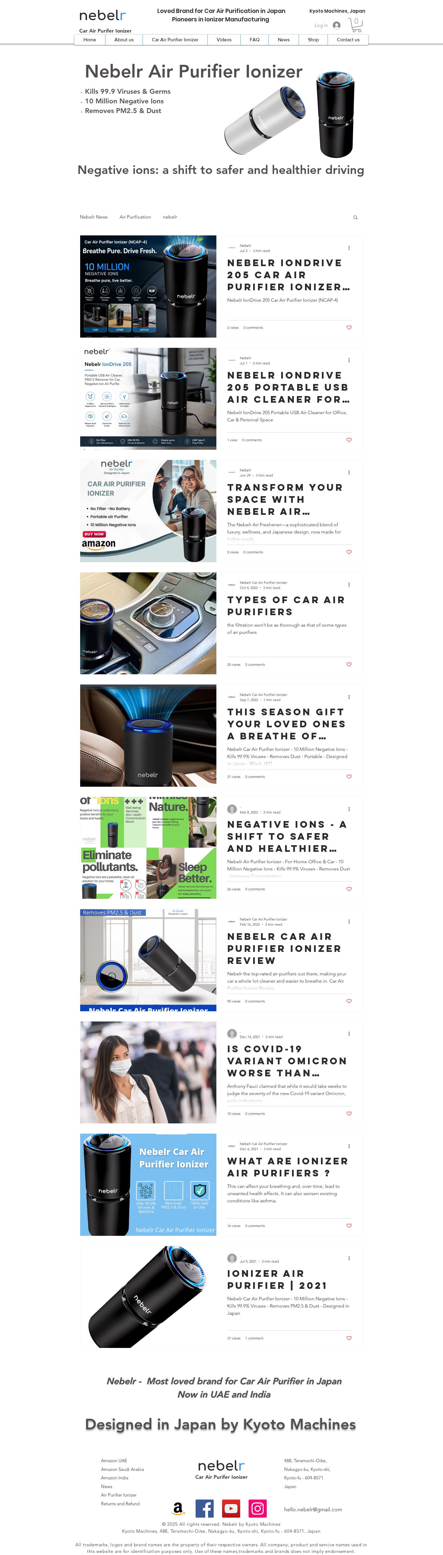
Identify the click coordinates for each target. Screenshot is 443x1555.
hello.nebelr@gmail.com (313, 1509)
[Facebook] (205, 1509)
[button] (356, 25)
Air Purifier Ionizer (119, 1495)
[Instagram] (258, 1509)
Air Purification (135, 217)
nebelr (170, 217)
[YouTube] (231, 1509)
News (106, 1486)
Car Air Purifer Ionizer (105, 31)
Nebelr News (94, 217)
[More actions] (351, 247)
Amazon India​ (114, 1478)
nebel (102, 16)
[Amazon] (178, 1509)
